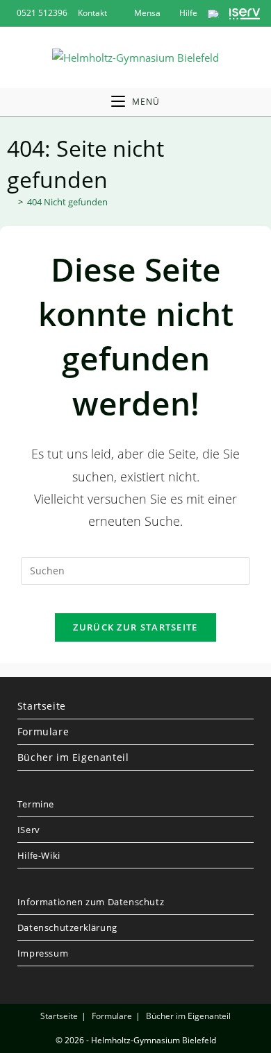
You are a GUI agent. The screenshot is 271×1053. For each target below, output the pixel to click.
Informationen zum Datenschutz (90, 902)
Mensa (146, 13)
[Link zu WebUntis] (213, 13)
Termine (35, 804)
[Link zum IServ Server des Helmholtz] (245, 13)
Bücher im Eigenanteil (73, 757)
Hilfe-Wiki (38, 855)
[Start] (10, 202)
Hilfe (187, 13)
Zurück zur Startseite (135, 627)
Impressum (42, 953)
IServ (28, 829)
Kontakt (92, 13)
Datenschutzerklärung (67, 927)
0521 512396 (42, 13)
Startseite (41, 705)
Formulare (43, 731)
